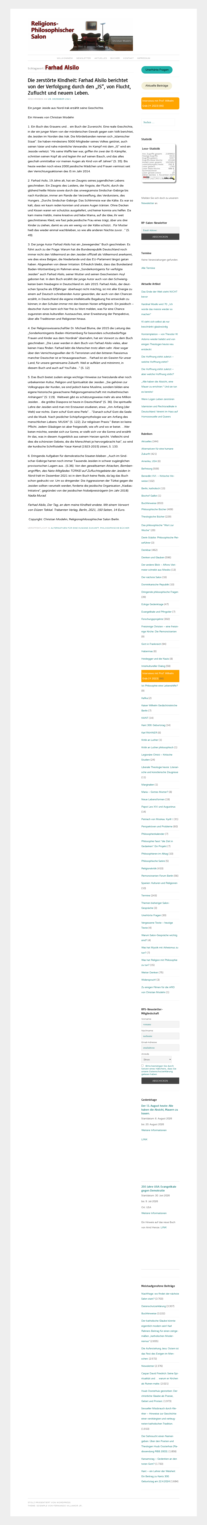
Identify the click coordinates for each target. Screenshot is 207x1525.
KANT (144, 717)
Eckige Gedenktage (152, 604)
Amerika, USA (149, 461)
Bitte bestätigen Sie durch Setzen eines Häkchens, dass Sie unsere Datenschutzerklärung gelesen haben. (158, 1070)
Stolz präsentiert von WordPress (49, 1502)
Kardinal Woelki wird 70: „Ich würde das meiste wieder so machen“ (157, 309)
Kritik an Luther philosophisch (157, 747)
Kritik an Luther (149, 740)
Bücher (115, 58)
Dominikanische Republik (155, 584)
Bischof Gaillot (149, 495)
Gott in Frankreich (151, 644)
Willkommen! (65, 58)
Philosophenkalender (152, 834)
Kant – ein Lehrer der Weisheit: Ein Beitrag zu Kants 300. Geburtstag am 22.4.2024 (158, 1476)
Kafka (144, 698)
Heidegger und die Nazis (155, 658)
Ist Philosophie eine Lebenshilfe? (159, 685)
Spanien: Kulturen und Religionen (159, 883)
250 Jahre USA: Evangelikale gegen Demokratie (158, 1188)
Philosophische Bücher (114, 528)
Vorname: (146, 1019)
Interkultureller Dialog (153, 666)
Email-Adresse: (149, 1042)
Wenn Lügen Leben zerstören (157, 399)
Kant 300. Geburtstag (153, 725)
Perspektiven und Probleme (157, 826)
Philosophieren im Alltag (154, 853)
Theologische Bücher (153, 516)
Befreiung (146, 468)
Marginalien (147, 784)
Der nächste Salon (151, 577)
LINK (144, 1139)
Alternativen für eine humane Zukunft (75, 528)
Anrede (145, 1054)
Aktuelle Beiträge (156, 86)
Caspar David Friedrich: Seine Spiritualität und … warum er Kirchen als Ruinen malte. (160, 1378)
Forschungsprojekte (152, 619)
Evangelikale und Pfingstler (156, 611)
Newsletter (83, 58)
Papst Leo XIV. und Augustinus (158, 806)
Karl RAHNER (149, 732)
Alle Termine (148, 268)
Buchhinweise (149, 503)
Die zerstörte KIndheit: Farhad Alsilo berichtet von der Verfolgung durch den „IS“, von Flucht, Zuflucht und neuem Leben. (79, 86)
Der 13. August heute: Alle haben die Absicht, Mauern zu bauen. (159, 1109)
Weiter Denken (149, 972)
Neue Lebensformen (153, 799)
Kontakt (128, 58)
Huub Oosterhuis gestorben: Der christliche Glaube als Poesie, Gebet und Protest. (159, 1396)
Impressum (143, 58)
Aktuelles (100, 58)
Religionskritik (149, 868)
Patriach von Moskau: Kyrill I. (157, 819)
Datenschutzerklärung (153, 1306)
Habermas (147, 651)
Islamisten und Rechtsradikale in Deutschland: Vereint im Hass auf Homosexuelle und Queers (159, 411)
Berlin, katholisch (150, 488)
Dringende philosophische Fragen (159, 592)
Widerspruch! (148, 979)
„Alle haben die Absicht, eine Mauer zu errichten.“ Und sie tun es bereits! (159, 386)
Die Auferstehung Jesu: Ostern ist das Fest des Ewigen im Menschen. (160, 1353)
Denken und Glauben (152, 557)
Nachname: (147, 1030)
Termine (145, 895)
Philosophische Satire (153, 861)
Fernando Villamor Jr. (68, 1506)
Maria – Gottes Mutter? (154, 792)
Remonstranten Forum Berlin (157, 875)
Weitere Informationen (154, 1130)
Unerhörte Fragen (157, 69)
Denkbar (146, 550)
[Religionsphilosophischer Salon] (80, 50)
